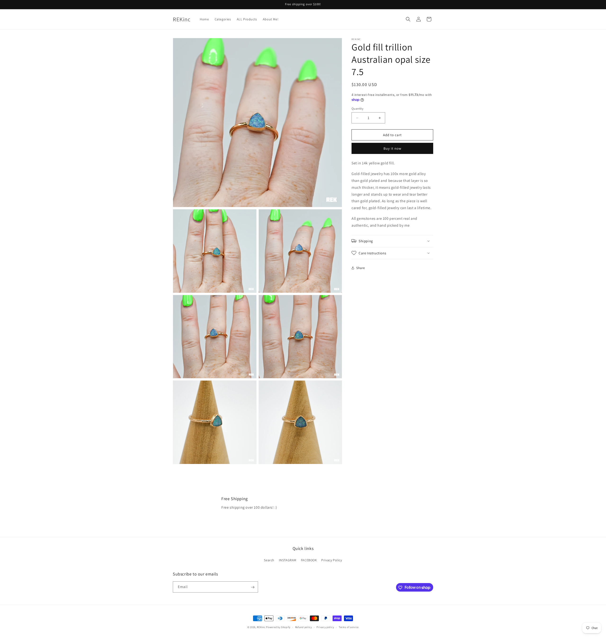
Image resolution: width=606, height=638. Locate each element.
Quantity (357, 109)
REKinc (261, 627)
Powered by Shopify (278, 627)
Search (269, 560)
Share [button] (360, 268)
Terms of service (349, 627)
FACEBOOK (309, 560)
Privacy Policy (331, 560)
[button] (408, 19)
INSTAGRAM (287, 560)
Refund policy (303, 627)
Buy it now (392, 148)
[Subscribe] (252, 587)
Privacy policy (325, 627)
